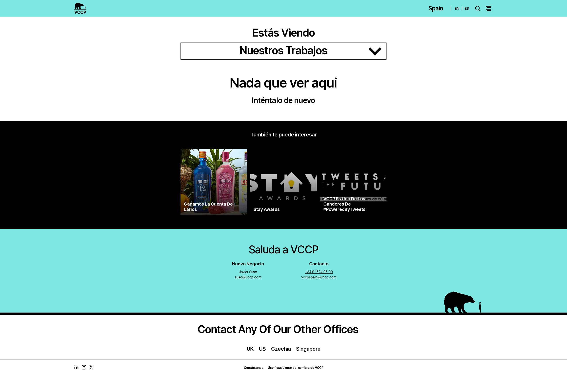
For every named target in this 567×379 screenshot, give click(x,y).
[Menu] (488, 8)
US (262, 349)
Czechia (281, 349)
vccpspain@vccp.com (318, 277)
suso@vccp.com (248, 277)
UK (250, 349)
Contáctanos (253, 367)
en (457, 8)
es (467, 8)
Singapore (308, 349)
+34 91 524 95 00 (319, 272)
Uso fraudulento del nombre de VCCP (295, 367)
